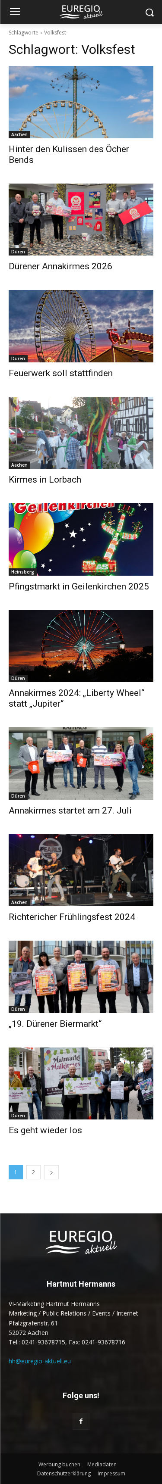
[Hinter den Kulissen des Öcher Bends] (81, 102)
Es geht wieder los (45, 1130)
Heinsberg (22, 572)
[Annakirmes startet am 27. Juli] (81, 763)
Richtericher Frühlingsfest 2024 (72, 917)
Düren (18, 252)
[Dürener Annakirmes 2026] (81, 220)
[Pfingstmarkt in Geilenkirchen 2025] (81, 539)
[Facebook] (81, 1421)
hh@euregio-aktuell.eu (40, 1361)
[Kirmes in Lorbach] (81, 433)
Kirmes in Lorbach (45, 479)
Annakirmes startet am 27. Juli (70, 810)
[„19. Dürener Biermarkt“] (81, 977)
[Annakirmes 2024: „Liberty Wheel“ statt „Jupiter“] (81, 646)
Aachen (19, 134)
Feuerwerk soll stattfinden (61, 373)
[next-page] (51, 1172)
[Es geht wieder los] (81, 1084)
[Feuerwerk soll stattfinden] (81, 326)
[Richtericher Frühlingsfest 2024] (81, 870)
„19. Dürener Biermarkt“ (55, 1024)
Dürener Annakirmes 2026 (60, 266)
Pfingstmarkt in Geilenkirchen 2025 (79, 586)
